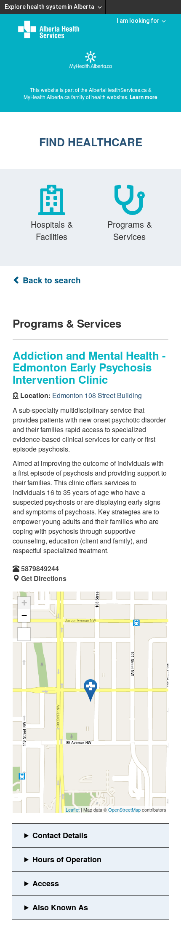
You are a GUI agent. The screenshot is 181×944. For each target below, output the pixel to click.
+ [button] (24, 602)
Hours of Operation (66, 859)
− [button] (24, 615)
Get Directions (44, 578)
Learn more (143, 97)
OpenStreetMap (124, 809)
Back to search (51, 280)
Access (45, 883)
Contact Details (60, 835)
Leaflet (73, 809)
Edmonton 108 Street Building (97, 395)
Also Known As (60, 907)
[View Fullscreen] (24, 634)
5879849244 (40, 568)
